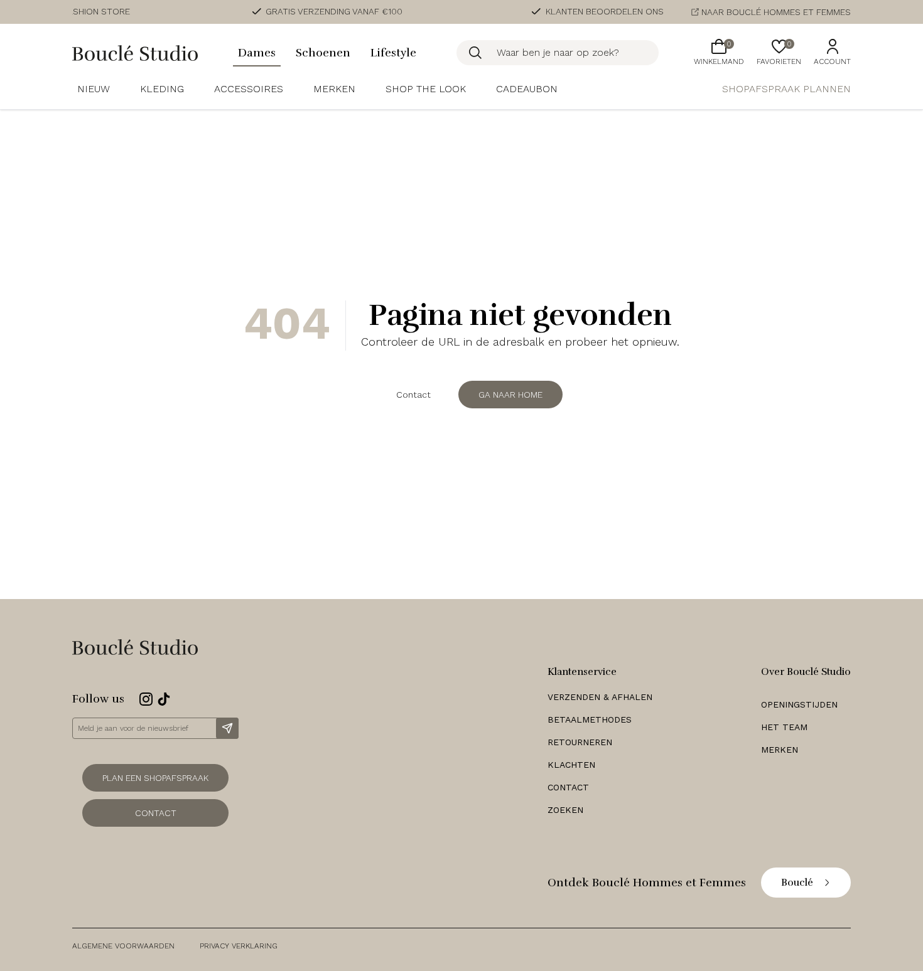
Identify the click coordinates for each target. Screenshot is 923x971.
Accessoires (248, 89)
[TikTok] (164, 699)
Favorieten (779, 53)
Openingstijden (799, 704)
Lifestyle (393, 53)
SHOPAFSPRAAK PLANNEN (786, 89)
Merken (334, 89)
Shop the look (426, 89)
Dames (257, 53)
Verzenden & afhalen (600, 697)
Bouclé (797, 882)
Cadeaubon (527, 89)
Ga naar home (510, 395)
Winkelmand (719, 53)
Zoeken (565, 810)
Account (832, 61)
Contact (413, 395)
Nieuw (93, 89)
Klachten (571, 765)
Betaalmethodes (590, 719)
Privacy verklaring (239, 946)
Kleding (162, 89)
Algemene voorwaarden (123, 946)
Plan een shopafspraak (155, 778)
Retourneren (580, 742)
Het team (784, 727)
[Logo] (135, 53)
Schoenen (323, 53)
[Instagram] (146, 699)
